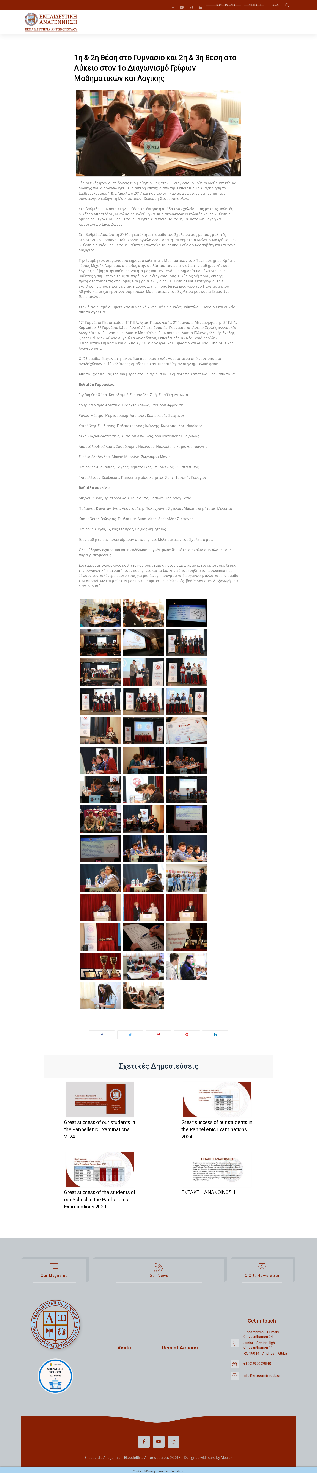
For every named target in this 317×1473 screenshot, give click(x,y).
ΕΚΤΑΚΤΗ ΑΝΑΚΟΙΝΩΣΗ (208, 1194)
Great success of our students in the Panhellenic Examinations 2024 (99, 1131)
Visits (124, 1349)
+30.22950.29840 (257, 1365)
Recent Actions (180, 1349)
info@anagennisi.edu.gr (261, 1377)
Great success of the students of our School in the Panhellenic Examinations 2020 (99, 1201)
